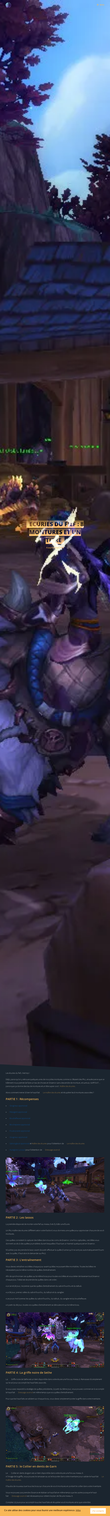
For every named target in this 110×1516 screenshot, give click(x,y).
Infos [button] (78, 1510)
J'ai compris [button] (98, 1511)
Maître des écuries (67, 1086)
